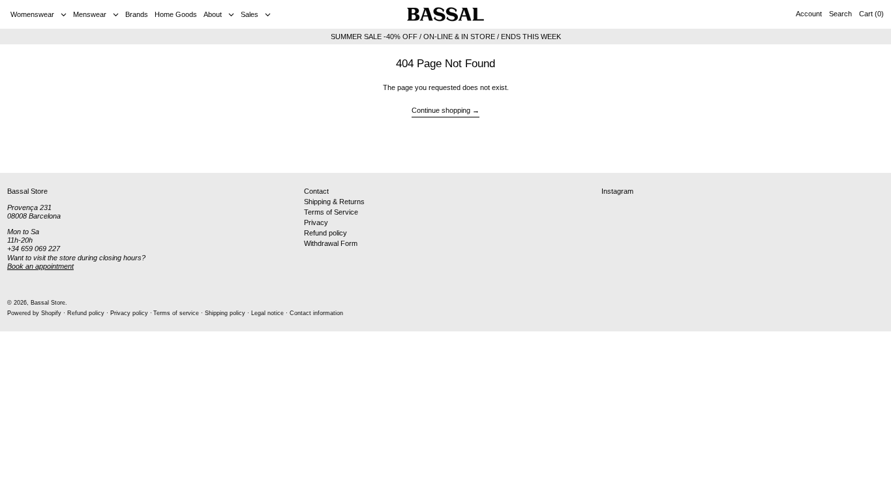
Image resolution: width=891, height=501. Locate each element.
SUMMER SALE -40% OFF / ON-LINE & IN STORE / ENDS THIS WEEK (446, 36)
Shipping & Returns (334, 201)
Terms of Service (331, 212)
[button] (840, 14)
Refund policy (325, 233)
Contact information (316, 313)
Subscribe (859, 152)
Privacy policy (129, 313)
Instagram (617, 191)
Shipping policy (225, 313)
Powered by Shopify (34, 313)
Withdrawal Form (330, 243)
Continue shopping (441, 110)
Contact (316, 191)
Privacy (316, 222)
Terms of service (176, 313)
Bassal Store (48, 302)
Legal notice (267, 313)
